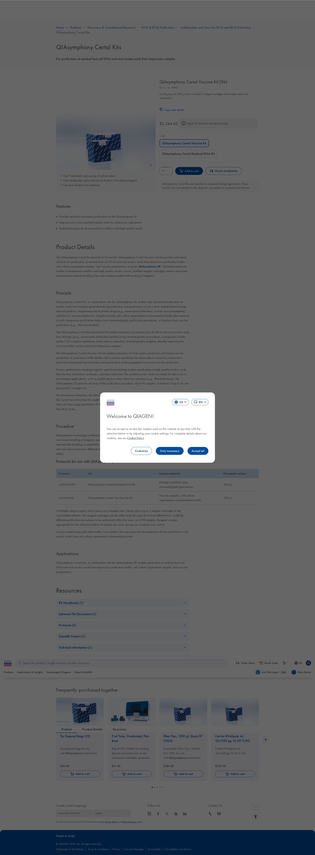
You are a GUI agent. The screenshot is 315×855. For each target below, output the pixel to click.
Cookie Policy (135, 438)
